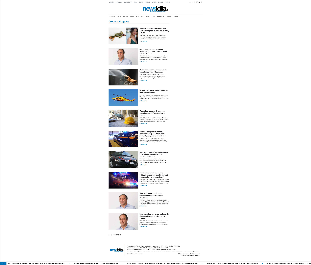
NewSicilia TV (160, 16)
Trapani (167, 2)
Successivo (117, 234)
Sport (137, 16)
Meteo (153, 16)
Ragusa (154, 2)
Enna (135, 2)
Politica (119, 16)
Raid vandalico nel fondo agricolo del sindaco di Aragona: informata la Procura (154, 216)
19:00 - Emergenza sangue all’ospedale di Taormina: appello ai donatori (77, 263)
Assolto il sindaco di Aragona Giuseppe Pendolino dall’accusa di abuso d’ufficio (153, 51)
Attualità (176, 16)
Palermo (147, 2)
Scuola (169, 16)
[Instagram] (196, 2)
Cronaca (111, 16)
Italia (142, 16)
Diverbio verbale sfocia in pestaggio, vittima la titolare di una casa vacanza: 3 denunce (154, 154)
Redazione (144, 41)
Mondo (147, 16)
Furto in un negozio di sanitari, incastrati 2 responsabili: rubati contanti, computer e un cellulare (153, 134)
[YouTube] (199, 2)
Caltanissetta (128, 2)
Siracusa (160, 2)
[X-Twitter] (194, 2)
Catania (111, 2)
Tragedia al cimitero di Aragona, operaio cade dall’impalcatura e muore (152, 113)
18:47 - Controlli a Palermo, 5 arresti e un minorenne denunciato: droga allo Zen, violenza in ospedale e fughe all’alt (143, 263)
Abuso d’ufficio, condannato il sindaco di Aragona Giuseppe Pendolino (151, 195)
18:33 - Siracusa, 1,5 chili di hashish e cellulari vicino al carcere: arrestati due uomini (214, 263)
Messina (141, 2)
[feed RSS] (201, 2)
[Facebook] (192, 2)
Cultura (132, 16)
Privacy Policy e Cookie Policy (135, 253)
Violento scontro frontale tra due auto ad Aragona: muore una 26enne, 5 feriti (154, 31)
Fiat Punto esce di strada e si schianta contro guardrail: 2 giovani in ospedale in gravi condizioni (154, 175)
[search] (190, 2)
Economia (125, 16)
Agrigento (119, 2)
